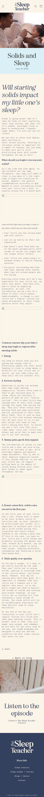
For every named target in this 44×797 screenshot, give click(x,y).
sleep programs (25, 629)
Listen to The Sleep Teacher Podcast (22, 721)
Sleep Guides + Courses (21, 772)
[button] (3, 6)
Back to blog (23, 658)
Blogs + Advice (22, 776)
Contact (22, 780)
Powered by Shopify (31, 795)
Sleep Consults (22, 768)
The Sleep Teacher (18, 795)
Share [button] (7, 649)
